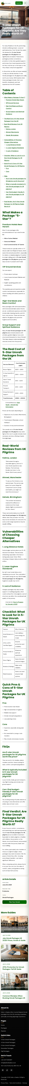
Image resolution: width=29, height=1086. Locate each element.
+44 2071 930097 (6, 1060)
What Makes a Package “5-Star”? (14, 97)
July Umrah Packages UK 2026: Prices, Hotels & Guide (14, 939)
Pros (7, 168)
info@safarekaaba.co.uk (8, 1063)
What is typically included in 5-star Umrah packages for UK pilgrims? (16, 186)
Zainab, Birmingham (12, 135)
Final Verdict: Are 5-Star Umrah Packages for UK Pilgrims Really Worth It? (14, 204)
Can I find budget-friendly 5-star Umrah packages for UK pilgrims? (15, 194)
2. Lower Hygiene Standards (15, 148)
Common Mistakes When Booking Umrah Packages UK (14, 997)
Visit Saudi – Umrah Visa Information (13, 405)
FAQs (5, 176)
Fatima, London (11, 129)
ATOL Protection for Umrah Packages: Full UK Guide (13, 968)
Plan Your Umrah (14, 902)
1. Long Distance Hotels (13, 145)
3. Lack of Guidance (12, 151)
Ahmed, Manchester (12, 132)
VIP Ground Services (12, 103)
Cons (7, 171)
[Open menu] (25, 3)
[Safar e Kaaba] (7, 3)
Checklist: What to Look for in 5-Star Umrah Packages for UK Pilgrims (14, 158)
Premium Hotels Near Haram (15, 100)
